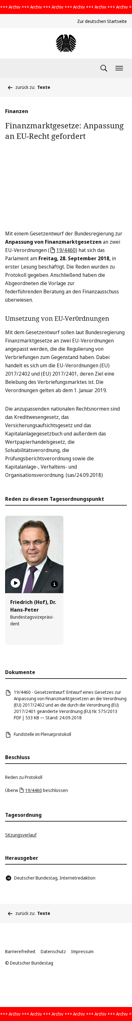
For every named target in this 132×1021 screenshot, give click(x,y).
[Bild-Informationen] (54, 584)
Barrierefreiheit (20, 951)
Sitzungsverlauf (21, 835)
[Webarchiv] (66, 43)
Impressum (82, 951)
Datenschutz (53, 951)
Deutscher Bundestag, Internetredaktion (54, 878)
